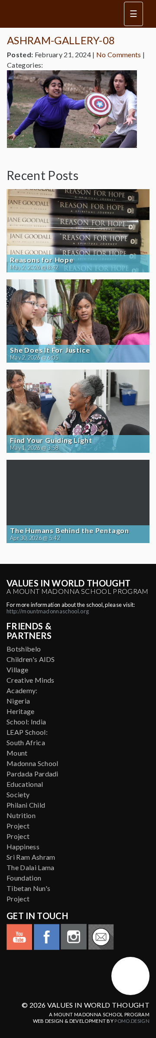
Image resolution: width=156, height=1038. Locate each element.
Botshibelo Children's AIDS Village (30, 659)
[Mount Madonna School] (130, 976)
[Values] (60, 14)
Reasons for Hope (42, 259)
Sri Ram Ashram (30, 857)
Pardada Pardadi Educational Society (32, 784)
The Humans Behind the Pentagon (69, 530)
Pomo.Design (132, 1021)
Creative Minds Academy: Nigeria (30, 690)
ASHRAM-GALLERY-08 (61, 40)
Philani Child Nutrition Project (25, 815)
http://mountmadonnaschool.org (47, 611)
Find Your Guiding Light (51, 440)
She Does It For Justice (50, 350)
